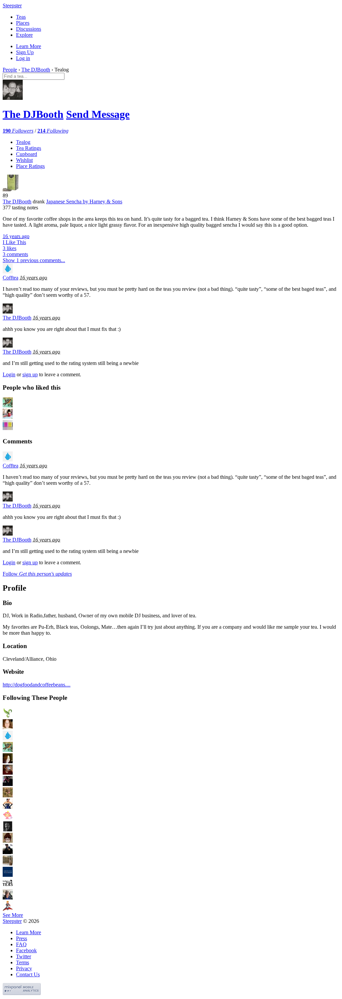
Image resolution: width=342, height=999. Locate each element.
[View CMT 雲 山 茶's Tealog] (8, 716)
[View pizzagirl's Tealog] (8, 784)
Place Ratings (30, 166)
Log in (23, 58)
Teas (21, 17)
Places (22, 23)
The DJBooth (35, 69)
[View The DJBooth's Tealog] (8, 312)
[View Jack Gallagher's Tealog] (8, 829)
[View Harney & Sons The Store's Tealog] (8, 863)
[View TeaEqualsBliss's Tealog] (8, 727)
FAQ (21, 944)
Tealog (23, 142)
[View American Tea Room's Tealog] (8, 875)
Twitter (23, 956)
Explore (24, 35)
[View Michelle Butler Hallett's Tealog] (8, 898)
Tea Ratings (28, 148)
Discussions (28, 29)
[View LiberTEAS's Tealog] (8, 750)
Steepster (12, 5)
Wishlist (24, 160)
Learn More (28, 46)
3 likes (9, 248)
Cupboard (26, 154)
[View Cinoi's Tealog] (8, 761)
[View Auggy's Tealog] (8, 818)
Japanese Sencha (84, 201)
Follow (37, 574)
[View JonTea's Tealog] (8, 852)
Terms (22, 962)
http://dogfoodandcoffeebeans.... (36, 684)
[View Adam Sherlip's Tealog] (8, 773)
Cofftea (10, 277)
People (10, 69)
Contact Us (28, 974)
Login (9, 374)
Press (21, 938)
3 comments (15, 254)
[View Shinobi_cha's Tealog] (8, 909)
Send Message (98, 114)
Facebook (26, 950)
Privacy (24, 968)
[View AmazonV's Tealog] (8, 807)
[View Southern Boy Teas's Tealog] (8, 886)
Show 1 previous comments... (34, 260)
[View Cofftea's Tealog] (8, 271)
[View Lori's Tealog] (8, 795)
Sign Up (25, 52)
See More (13, 915)
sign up (30, 374)
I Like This (14, 242)
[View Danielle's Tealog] (8, 841)
